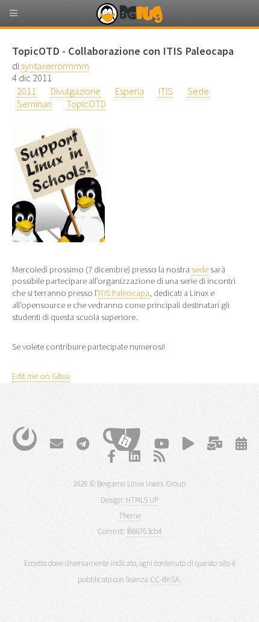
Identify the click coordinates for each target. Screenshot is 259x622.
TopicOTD (86, 104)
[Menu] (24, 18)
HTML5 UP (142, 500)
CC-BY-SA (164, 579)
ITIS (165, 91)
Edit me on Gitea (41, 376)
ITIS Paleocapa (123, 292)
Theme (130, 515)
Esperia (129, 91)
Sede (198, 91)
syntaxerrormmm (55, 66)
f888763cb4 (144, 531)
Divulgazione (76, 91)
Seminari (34, 104)
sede (200, 269)
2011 (26, 91)
